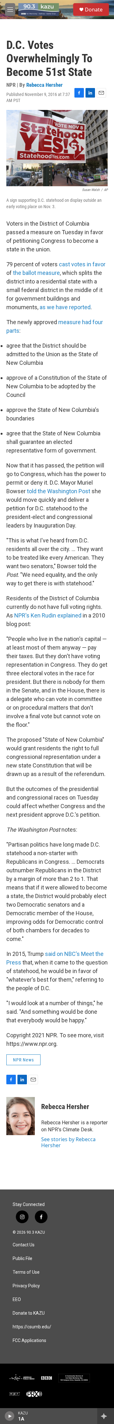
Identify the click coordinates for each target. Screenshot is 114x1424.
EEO (17, 1299)
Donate (94, 9)
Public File (22, 1258)
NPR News (23, 1059)
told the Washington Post (58, 491)
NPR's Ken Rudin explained (47, 615)
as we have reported (65, 307)
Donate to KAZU (29, 1313)
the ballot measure (36, 272)
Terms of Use (26, 1272)
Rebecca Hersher (44, 85)
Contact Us (24, 1245)
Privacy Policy (26, 1286)
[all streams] (105, 1416)
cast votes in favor (82, 264)
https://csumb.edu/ (32, 1327)
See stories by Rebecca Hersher (68, 1142)
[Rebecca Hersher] (20, 1116)
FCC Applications (29, 1340)
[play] (10, 1416)
